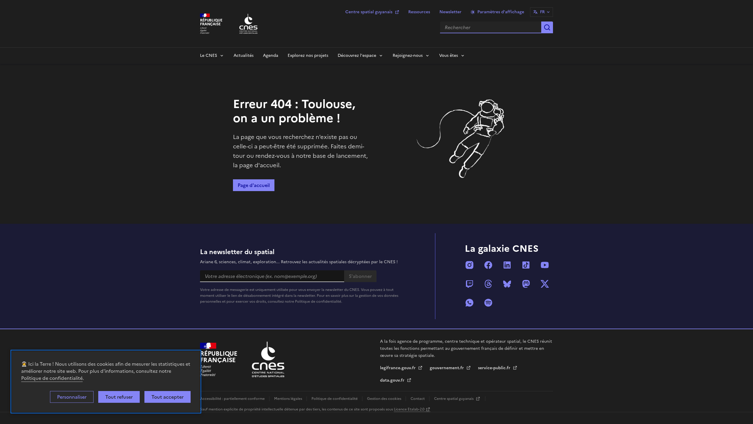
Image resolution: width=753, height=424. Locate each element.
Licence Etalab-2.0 (409, 409)
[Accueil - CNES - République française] (268, 359)
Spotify (488, 303)
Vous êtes (448, 55)
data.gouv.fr (393, 380)
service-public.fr (495, 368)
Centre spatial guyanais (368, 12)
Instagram (469, 265)
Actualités (244, 55)
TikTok (526, 265)
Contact (418, 398)
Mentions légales (288, 398)
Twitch (469, 284)
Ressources (419, 12)
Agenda (270, 55)
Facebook (488, 265)
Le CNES (208, 55)
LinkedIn (507, 265)
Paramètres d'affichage (500, 12)
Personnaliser (71, 396)
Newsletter (450, 12)
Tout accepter (167, 396)
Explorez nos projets (308, 55)
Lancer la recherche (547, 27)
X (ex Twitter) (545, 284)
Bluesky (507, 284)
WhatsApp (469, 303)
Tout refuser (119, 396)
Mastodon (526, 284)
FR (542, 12)
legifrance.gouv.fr (398, 368)
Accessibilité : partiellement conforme (233, 398)
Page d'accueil (254, 185)
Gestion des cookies (384, 398)
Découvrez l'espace (357, 55)
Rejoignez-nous (408, 55)
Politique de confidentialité (52, 378)
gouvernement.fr (447, 368)
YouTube (545, 265)
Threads (488, 284)
